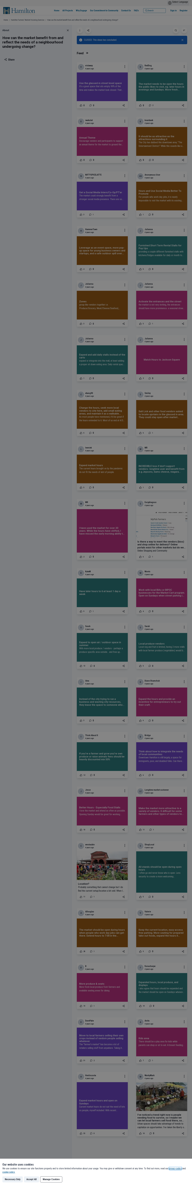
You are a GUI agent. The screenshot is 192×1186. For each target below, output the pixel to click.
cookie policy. (8, 1172)
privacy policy (175, 1168)
